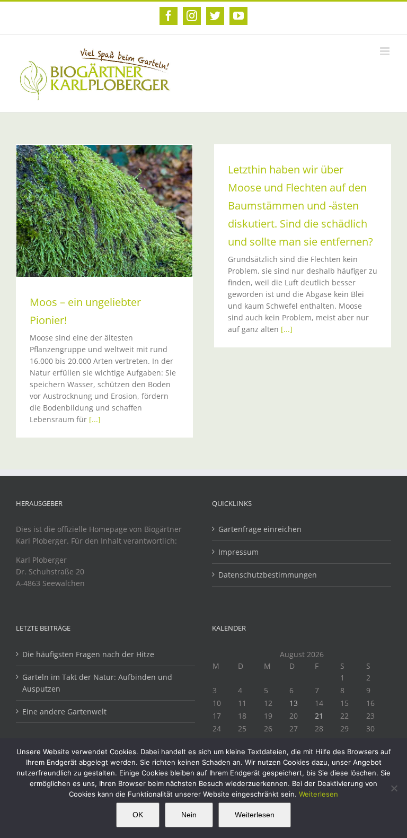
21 (319, 716)
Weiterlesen (318, 794)
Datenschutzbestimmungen (267, 575)
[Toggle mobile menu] (385, 51)
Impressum (238, 552)
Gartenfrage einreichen (260, 529)
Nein (189, 814)
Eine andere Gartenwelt (64, 711)
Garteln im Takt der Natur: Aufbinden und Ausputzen (97, 683)
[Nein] (393, 788)
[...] (95, 419)
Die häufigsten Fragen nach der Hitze (88, 654)
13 (293, 703)
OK (137, 814)
